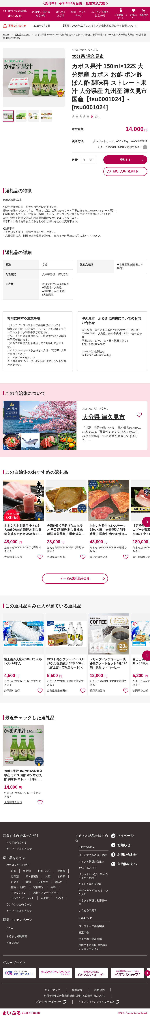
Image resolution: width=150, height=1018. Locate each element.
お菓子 (15, 881)
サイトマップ (52, 990)
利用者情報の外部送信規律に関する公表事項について (74, 995)
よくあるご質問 (88, 910)
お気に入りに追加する (125, 171)
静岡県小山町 (12, 690)
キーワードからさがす (19, 848)
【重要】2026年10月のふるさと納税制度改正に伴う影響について (99, 25)
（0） (96, 116)
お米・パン (44, 870)
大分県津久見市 (13, 556)
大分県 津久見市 (88, 56)
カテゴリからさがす (17, 864)
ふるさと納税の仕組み (91, 861)
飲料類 (61, 876)
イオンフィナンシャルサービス (97, 1001)
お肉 (13, 870)
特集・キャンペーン (78, 13)
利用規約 (99, 990)
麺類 (28, 881)
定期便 (45, 898)
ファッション (18, 892)
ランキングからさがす (19, 904)
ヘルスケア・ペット (22, 898)
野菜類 (15, 876)
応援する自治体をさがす (41, 13)
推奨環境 (77, 990)
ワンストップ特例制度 (91, 926)
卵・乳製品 (32, 876)
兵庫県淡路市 (97, 690)
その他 (59, 898)
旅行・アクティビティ (46, 892)
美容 (53, 887)
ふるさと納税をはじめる (100, 13)
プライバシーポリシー (48, 1001)
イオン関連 (12, 942)
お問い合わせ (127, 854)
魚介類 (27, 870)
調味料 (59, 881)
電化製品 (38, 887)
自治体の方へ (127, 864)
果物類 (61, 870)
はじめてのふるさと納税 (93, 855)
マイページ (125, 836)
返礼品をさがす (61, 13)
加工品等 (43, 881)
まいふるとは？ (88, 867)
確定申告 (84, 932)
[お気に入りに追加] (139, 414)
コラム (9, 928)
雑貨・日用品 (18, 887)
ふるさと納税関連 (16, 936)
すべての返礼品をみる (75, 578)
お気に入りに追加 (139, 414)
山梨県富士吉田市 (57, 690)
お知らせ (123, 845)
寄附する (125, 159)
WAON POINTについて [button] (145, 147)
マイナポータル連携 (90, 938)
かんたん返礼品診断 (90, 884)
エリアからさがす (16, 842)
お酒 (47, 876)
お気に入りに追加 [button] (40, 556)
